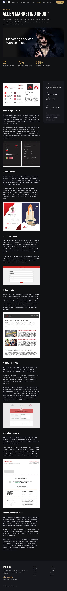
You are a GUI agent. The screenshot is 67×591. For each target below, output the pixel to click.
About (34, 2)
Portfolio (39, 2)
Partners (49, 2)
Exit (28, 2)
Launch (13, 2)
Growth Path (6, 9)
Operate (23, 2)
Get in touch (60, 2)
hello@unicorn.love (8, 577)
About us (53, 568)
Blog (44, 2)
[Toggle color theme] (54, 2)
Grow (18, 2)
